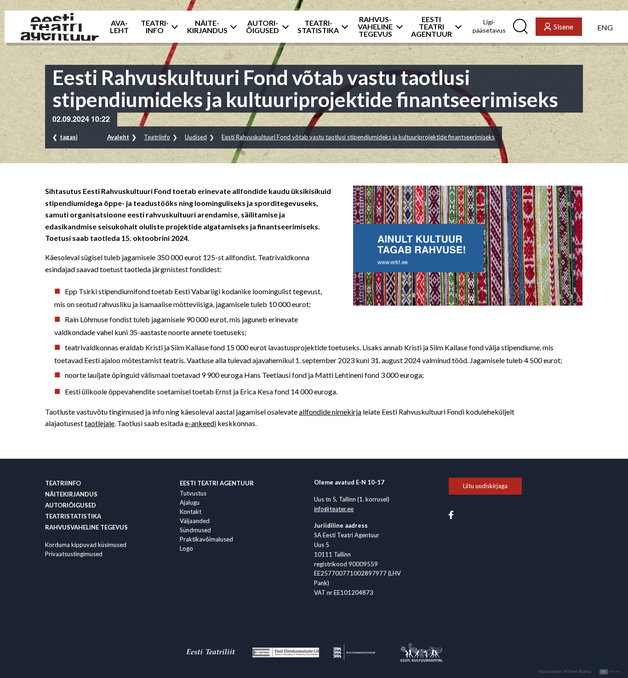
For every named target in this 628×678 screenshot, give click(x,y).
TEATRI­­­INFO (155, 26)
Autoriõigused (70, 505)
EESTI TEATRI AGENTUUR (431, 27)
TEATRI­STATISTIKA (318, 26)
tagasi (69, 137)
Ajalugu (190, 502)
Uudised (196, 137)
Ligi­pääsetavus (489, 26)
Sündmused (195, 530)
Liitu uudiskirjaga (485, 486)
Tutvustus (193, 493)
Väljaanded (195, 520)
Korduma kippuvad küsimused (85, 544)
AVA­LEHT (119, 26)
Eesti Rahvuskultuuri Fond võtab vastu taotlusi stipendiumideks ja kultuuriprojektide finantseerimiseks (358, 137)
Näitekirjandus (71, 494)
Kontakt (190, 511)
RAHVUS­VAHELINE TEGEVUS (375, 27)
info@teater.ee (334, 509)
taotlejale (99, 423)
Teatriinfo (157, 137)
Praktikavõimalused (206, 539)
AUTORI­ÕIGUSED (262, 26)
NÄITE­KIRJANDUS (207, 26)
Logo (186, 548)
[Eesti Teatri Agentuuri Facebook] (451, 514)
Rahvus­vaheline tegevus (86, 527)
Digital (611, 671)
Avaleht (118, 137)
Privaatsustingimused (74, 554)
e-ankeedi (200, 423)
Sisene (563, 26)
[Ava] (172, 27)
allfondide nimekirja (330, 411)
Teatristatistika (73, 516)
